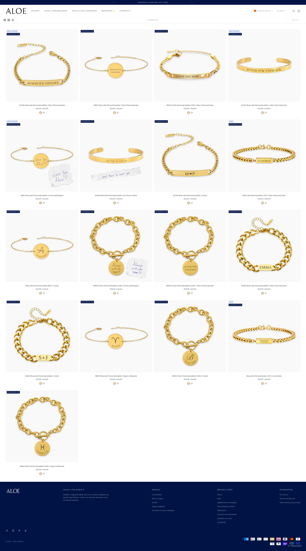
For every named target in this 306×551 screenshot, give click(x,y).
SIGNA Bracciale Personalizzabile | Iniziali (190, 195)
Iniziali (154, 502)
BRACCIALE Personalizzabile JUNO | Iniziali (190, 376)
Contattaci (125, 11)
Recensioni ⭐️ (108, 11)
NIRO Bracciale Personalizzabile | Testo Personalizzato (116, 105)
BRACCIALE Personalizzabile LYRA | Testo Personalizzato (190, 105)
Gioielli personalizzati (56, 11)
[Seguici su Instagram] (13, 531)
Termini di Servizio (287, 499)
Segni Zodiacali (158, 506)
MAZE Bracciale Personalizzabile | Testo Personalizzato (264, 286)
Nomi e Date (157, 499)
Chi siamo (284, 495)
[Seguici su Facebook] (7, 531)
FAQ (219, 499)
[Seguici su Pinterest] (19, 531)
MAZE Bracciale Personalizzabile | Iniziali (42, 376)
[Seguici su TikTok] (25, 531)
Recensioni (221, 510)
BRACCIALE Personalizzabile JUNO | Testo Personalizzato (190, 286)
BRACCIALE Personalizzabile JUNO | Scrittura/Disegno (116, 286)
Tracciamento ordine (226, 506)
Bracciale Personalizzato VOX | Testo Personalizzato (264, 195)
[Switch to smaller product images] (9, 20)
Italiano (280, 11)
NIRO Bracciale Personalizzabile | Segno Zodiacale (116, 376)
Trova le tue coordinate (84, 11)
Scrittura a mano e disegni (163, 510)
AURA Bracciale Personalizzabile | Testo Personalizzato (264, 105)
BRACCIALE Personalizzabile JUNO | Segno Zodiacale (42, 466)
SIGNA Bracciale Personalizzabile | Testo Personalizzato (42, 105)
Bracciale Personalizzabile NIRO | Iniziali (42, 286)
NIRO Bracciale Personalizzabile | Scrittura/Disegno (42, 195)
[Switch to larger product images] (5, 20)
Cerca (219, 495)
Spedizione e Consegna (227, 502)
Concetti (35, 11)
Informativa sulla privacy (290, 502)
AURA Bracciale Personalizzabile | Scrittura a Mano (116, 195)
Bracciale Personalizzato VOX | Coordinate (264, 376)
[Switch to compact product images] (13, 20)
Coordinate (156, 495)
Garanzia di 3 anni (224, 518)
